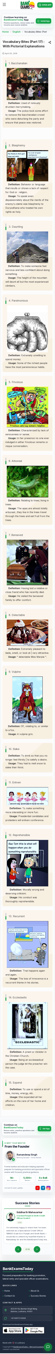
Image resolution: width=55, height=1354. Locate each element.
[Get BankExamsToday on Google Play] (34, 1330)
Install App (45, 21)
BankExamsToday (18, 1268)
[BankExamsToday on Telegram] (43, 1188)
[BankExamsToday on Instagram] (48, 1188)
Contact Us (9, 1296)
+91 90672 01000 (18, 1318)
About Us (35, 1291)
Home (5, 31)
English (17, 31)
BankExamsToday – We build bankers (28, 1347)
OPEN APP (46, 5)
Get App (46, 1129)
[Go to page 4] (37, 1249)
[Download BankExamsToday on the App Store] (13, 1330)
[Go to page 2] (18, 1249)
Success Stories (38, 1296)
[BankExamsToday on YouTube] (37, 1188)
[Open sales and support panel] (48, 1347)
